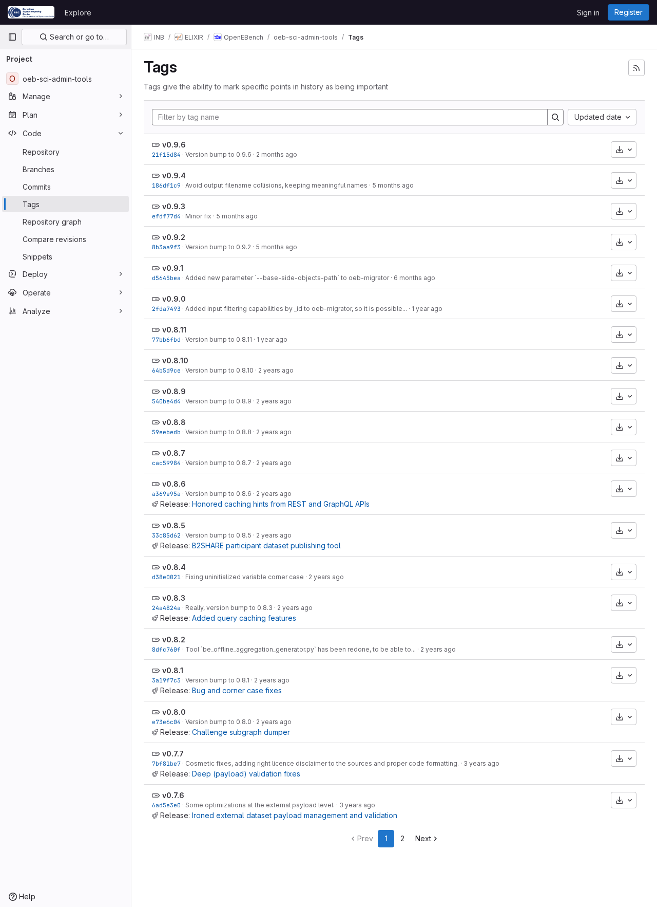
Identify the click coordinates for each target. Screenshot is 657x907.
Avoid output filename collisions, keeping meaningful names (276, 185)
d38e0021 (166, 577)
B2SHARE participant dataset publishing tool (266, 545)
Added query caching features (244, 618)
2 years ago (276, 370)
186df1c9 (166, 185)
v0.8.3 (173, 598)
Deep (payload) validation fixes (246, 773)
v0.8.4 (174, 567)
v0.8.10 (175, 360)
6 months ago (414, 278)
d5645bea (166, 278)
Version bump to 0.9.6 (218, 154)
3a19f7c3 (166, 680)
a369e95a (166, 493)
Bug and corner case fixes (237, 690)
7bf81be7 (166, 763)
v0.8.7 (173, 453)
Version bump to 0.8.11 (218, 339)
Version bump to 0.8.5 (218, 535)
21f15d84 (166, 154)
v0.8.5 (173, 525)
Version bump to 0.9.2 (218, 247)
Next (423, 838)
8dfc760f (166, 649)
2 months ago (276, 154)
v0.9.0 (174, 298)
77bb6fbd (166, 339)
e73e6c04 (166, 722)
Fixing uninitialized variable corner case (244, 577)
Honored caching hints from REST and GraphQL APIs (281, 503)
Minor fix (198, 216)
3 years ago (481, 763)
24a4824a (166, 608)
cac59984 (166, 463)
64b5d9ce (166, 370)
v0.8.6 (174, 483)
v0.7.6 (173, 795)
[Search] (555, 117)
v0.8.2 (173, 639)
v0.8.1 (172, 670)
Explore (78, 12)
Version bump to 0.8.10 (219, 370)
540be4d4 (166, 401)
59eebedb (166, 432)
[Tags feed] (636, 68)
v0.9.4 (174, 175)
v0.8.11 (174, 329)
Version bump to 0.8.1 (217, 680)
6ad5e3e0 (166, 805)
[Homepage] (31, 12)
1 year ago (427, 308)
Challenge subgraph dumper (241, 732)
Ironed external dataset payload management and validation (294, 815)
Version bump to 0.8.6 (218, 493)
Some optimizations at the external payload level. (260, 805)
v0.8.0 (174, 712)
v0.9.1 (172, 268)
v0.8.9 (174, 391)
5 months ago (393, 185)
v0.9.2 (173, 237)
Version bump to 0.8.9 (218, 401)
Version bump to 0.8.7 (218, 463)
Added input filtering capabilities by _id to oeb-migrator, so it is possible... (296, 308)
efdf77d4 (166, 216)
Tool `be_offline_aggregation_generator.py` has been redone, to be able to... (300, 649)
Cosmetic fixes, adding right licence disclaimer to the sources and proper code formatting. (322, 763)
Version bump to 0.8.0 (218, 722)
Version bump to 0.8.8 (218, 432)
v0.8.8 (174, 422)
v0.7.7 (173, 753)
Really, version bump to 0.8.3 (229, 608)
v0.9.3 (173, 206)
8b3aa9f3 (166, 247)
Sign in (588, 12)
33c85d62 (166, 535)
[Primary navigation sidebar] (12, 37)
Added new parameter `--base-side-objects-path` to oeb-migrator (287, 278)
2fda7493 (166, 308)
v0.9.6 (174, 144)
